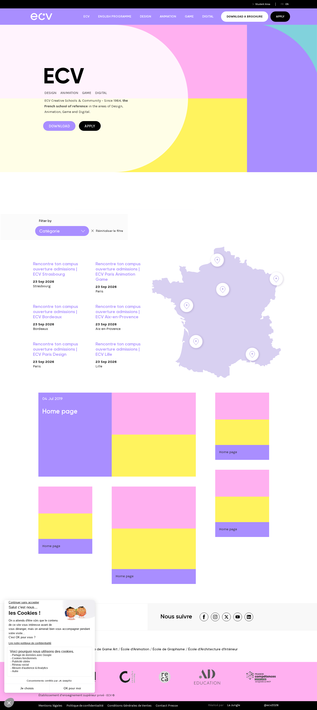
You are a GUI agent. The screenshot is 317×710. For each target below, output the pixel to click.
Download (59, 126)
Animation (168, 16)
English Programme (114, 16)
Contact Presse (167, 705)
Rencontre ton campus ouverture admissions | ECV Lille (118, 349)
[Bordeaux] (196, 341)
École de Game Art (102, 649)
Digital (207, 16)
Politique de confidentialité (84, 705)
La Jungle (233, 705)
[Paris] (222, 289)
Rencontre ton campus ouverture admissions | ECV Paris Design (55, 349)
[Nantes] (186, 305)
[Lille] (217, 260)
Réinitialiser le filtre (109, 231)
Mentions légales (50, 705)
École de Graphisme (169, 649)
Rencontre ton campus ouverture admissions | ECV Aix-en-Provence (118, 312)
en (287, 4)
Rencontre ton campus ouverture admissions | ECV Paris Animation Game (118, 272)
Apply (280, 16)
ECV (86, 16)
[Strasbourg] (276, 279)
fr (282, 4)
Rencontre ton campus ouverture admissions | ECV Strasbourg (55, 269)
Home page (59, 412)
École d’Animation (135, 649)
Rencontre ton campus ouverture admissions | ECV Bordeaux (55, 312)
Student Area (262, 4)
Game (189, 16)
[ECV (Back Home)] (41, 16)
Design (145, 16)
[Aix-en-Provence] (252, 354)
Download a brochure (245, 16)
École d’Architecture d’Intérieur (213, 649)
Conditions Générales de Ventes (129, 705)
